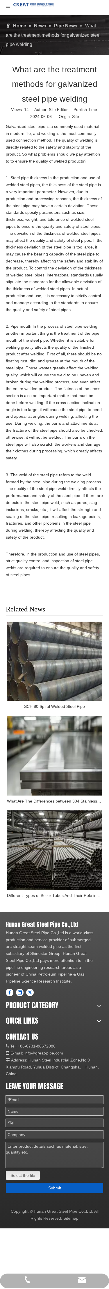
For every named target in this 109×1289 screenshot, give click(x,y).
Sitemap (70, 1218)
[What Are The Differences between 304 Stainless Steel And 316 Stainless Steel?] (54, 756)
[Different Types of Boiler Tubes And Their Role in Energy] (54, 850)
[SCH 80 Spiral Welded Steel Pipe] (54, 661)
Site (75, 116)
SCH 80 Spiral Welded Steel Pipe (54, 706)
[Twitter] (30, 992)
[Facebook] (9, 992)
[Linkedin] (20, 992)
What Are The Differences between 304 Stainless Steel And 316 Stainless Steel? (54, 801)
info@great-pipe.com (43, 1053)
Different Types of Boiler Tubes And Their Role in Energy (54, 895)
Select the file (22, 1175)
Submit (54, 1188)
